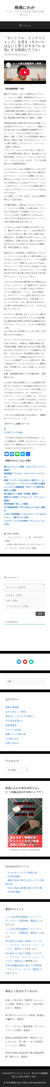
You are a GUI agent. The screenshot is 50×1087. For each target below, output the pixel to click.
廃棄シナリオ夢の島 (15, 734)
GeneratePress (39, 1082)
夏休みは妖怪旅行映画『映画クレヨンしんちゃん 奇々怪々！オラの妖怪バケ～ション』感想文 (24, 1041)
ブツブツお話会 (13, 729)
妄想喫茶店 (11, 725)
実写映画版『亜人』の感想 (16, 504)
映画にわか (25, 7)
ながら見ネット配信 (15, 711)
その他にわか (12, 738)
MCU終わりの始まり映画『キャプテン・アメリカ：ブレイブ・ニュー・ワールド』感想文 (24, 945)
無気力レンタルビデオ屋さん (20, 716)
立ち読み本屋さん (14, 720)
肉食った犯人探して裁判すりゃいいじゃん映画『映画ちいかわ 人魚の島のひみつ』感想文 (24, 1004)
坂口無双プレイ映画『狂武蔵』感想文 (21, 493)
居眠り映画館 (13, 533)
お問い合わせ (12, 743)
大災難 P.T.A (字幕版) (13, 432)
